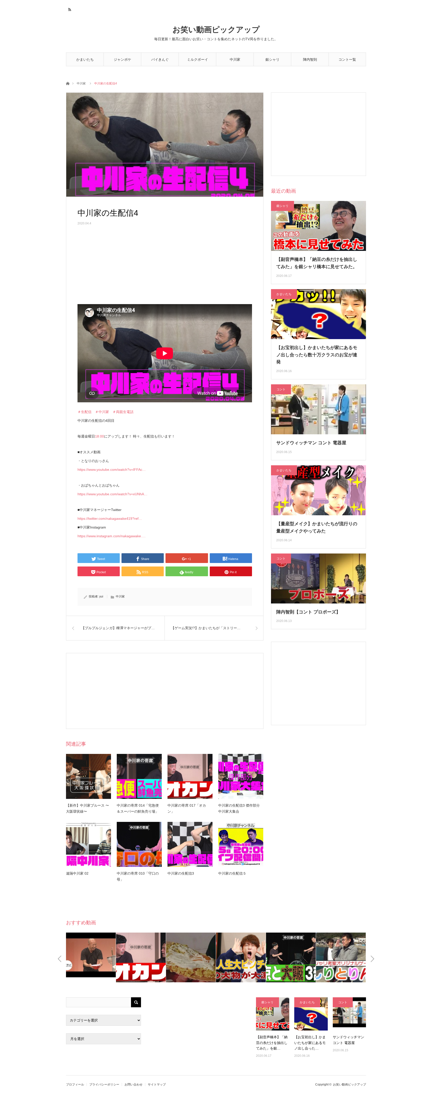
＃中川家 (102, 412)
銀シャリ (273, 59)
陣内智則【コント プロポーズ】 (308, 611)
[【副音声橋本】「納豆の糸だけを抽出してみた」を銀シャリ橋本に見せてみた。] (272, 1014)
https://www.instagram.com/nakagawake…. (112, 536)
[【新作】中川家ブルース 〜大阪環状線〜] (88, 776)
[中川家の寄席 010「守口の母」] (139, 844)
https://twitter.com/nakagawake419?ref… (110, 519)
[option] (91, 957)
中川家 (235, 59)
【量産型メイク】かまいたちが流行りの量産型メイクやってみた (316, 527)
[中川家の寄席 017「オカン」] (190, 776)
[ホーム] (67, 83)
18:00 (99, 436)
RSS (69, 8)
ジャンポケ (122, 59)
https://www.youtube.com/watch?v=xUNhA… (113, 494)
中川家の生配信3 (181, 873)
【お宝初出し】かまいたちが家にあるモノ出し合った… (310, 1042)
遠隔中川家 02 (77, 873)
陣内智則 (310, 59)
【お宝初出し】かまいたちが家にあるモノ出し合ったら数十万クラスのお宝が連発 (316, 355)
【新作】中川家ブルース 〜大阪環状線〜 (87, 808)
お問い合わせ (133, 1084)
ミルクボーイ (197, 59)
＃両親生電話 (123, 412)
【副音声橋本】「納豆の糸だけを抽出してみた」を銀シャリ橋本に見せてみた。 (316, 263)
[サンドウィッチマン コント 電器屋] (349, 1014)
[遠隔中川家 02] (88, 844)
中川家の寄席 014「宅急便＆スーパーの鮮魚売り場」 (138, 808)
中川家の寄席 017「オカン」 (187, 808)
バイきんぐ (160, 59)
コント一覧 (347, 59)
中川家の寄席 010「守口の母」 (138, 876)
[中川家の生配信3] (190, 844)
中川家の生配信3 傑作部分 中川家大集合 (240, 808)
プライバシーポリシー (104, 1084)
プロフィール (75, 1084)
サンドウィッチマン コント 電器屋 (311, 442)
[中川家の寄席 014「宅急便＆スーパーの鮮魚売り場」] (139, 776)
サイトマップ (157, 1084)
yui (101, 596)
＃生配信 (85, 412)
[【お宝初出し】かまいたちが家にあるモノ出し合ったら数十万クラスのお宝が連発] (311, 1014)
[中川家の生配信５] (240, 844)
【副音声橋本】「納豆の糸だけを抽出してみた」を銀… (272, 1042)
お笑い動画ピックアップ (216, 29)
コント (281, 389)
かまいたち (85, 59)
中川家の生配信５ (232, 873)
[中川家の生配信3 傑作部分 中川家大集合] (240, 776)
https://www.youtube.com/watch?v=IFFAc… (112, 470)
